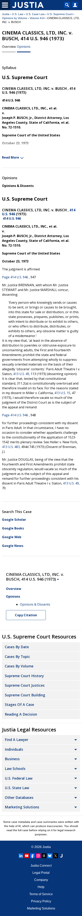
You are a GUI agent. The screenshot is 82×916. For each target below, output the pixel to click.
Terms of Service (41, 894)
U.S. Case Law (35, 14)
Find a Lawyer (16, 739)
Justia (5, 14)
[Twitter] (55, 855)
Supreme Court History (24, 675)
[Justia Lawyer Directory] (61, 855)
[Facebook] (32, 855)
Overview (9, 46)
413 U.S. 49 (21, 374)
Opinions (23, 46)
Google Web (11, 537)
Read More (10, 157)
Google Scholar (14, 519)
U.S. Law (17, 14)
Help (41, 887)
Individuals (14, 749)
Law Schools (15, 768)
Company (41, 880)
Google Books (13, 528)
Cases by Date (17, 646)
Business (12, 758)
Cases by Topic (17, 656)
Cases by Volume (19, 666)
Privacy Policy (41, 901)
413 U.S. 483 (11, 447)
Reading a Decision (21, 714)
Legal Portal (41, 872)
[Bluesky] (49, 855)
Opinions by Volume (14, 18)
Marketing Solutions (22, 807)
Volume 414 (37, 18)
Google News (12, 546)
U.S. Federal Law (18, 778)
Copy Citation (26, 615)
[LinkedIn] (21, 855)
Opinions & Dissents (18, 186)
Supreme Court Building (25, 695)
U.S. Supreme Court (60, 14)
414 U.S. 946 (12, 218)
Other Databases (19, 797)
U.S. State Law (17, 787)
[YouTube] (26, 855)
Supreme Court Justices (25, 685)
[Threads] (44, 855)
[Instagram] (38, 855)
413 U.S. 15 (62, 393)
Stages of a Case (19, 704)
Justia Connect (41, 865)
